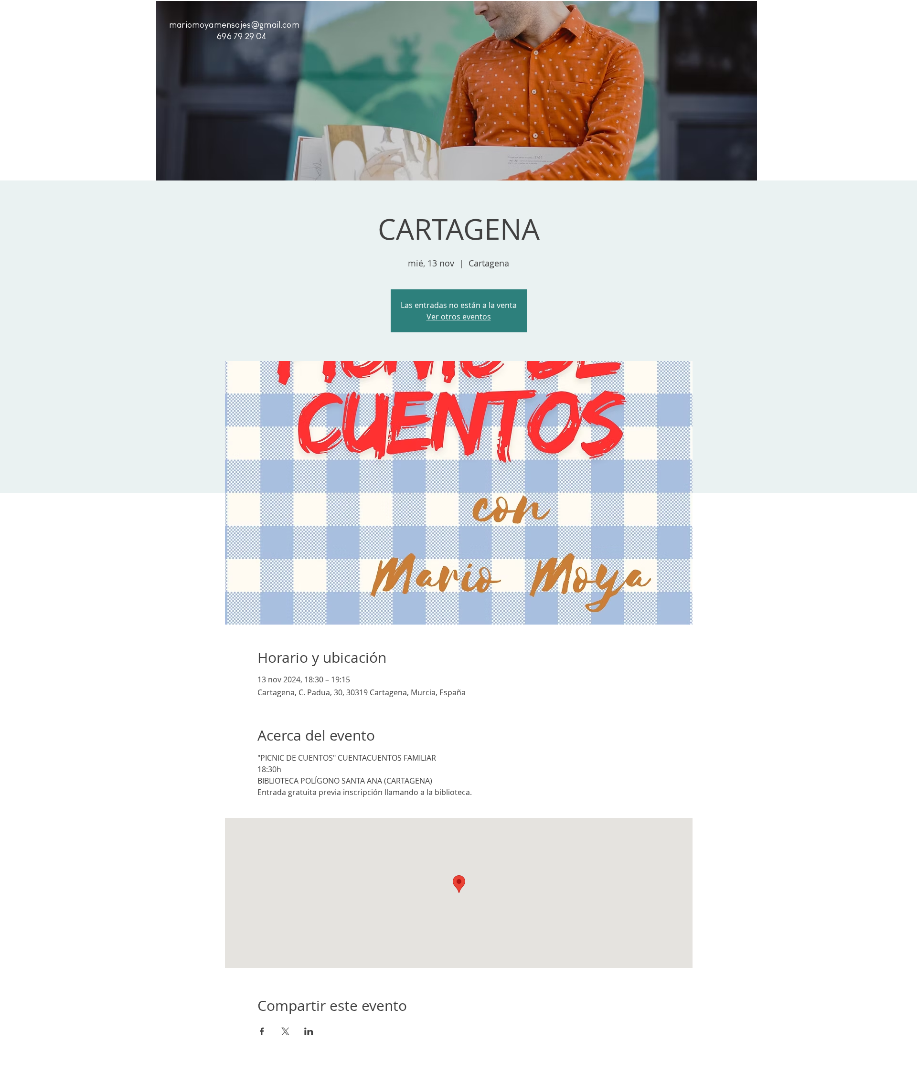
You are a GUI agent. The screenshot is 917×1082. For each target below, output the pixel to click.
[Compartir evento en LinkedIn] (308, 1031)
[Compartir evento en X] (285, 1031)
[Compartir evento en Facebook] (262, 1031)
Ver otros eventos (459, 316)
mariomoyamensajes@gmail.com (234, 25)
